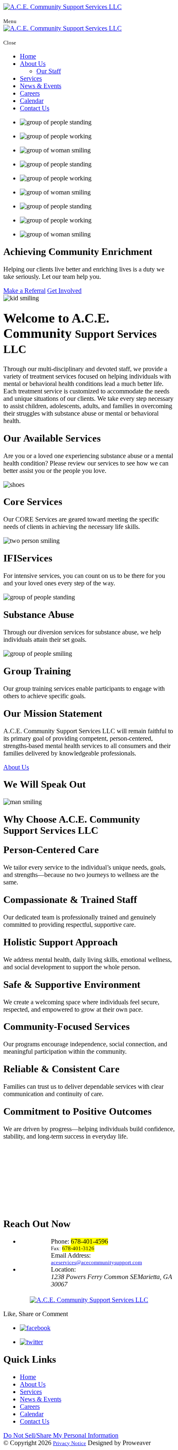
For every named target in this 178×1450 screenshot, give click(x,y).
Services (31, 78)
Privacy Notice (69, 1443)
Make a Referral (24, 290)
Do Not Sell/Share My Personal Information (60, 1435)
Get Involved (64, 290)
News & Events (40, 85)
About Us (33, 63)
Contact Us (34, 108)
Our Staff (48, 71)
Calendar (31, 100)
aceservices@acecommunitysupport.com (96, 1262)
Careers (30, 93)
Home (28, 56)
